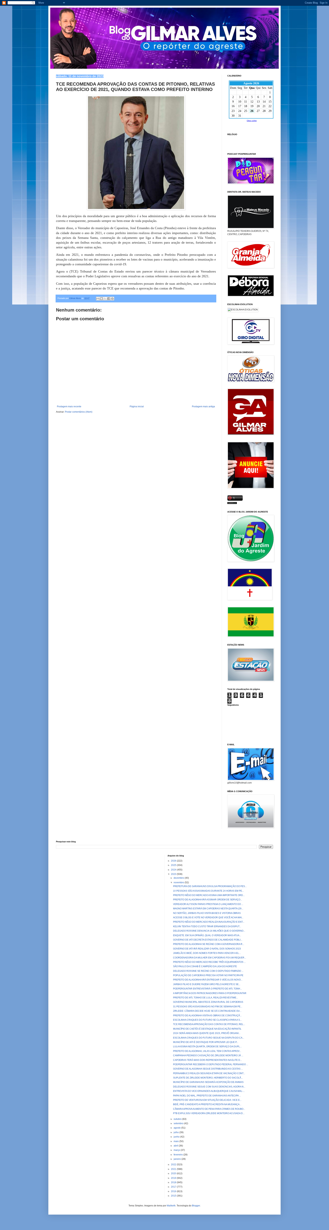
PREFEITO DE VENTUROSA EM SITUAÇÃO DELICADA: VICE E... (207, 1100)
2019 (174, 1178)
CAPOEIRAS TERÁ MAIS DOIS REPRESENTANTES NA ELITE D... (207, 1060)
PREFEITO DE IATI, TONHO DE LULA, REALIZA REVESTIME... (205, 997)
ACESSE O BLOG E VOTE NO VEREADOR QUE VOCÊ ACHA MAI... (208, 917)
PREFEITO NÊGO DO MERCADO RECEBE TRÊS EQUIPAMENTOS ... (209, 962)
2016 (174, 1191)
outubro (178, 1119)
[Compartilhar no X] (105, 299)
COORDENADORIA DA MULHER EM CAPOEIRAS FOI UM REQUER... (209, 957)
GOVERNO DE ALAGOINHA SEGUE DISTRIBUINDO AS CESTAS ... (208, 1068)
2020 (174, 1173)
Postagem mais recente (69, 406)
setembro (179, 1123)
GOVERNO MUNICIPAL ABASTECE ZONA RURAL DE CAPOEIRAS (208, 1002)
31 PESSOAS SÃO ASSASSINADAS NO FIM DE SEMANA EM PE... (207, 1006)
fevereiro (178, 1154)
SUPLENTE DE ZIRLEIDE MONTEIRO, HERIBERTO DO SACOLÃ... (208, 1077)
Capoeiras (232, 139)
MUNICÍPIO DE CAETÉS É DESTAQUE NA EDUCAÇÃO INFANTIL (207, 1029)
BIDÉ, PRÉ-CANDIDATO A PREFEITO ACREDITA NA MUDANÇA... (207, 1104)
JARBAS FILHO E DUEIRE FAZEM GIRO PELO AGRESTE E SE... (206, 984)
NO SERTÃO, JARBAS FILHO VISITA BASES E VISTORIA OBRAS (207, 913)
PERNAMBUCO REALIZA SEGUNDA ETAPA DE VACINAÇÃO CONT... (209, 1073)
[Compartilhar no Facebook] (109, 299)
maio (176, 1141)
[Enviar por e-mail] (98, 299)
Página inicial (137, 406)
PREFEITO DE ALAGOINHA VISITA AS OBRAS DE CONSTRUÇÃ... (207, 1015)
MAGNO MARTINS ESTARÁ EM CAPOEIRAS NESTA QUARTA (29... (208, 908)
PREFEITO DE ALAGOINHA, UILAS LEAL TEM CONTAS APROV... (207, 1051)
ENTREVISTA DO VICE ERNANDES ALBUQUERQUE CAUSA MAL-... (209, 1091)
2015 (174, 1195)
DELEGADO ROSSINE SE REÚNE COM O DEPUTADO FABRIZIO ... (208, 971)
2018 (174, 1182)
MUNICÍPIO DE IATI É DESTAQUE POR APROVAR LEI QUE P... (205, 1042)
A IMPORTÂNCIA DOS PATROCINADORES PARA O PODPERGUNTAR (209, 993)
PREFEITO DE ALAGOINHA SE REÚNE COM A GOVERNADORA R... (208, 944)
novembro (179, 882)
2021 (174, 1169)
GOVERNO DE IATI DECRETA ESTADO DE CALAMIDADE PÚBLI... (207, 939)
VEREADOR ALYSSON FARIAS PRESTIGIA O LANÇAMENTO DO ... (208, 904)
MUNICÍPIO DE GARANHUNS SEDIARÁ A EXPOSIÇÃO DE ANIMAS (208, 1082)
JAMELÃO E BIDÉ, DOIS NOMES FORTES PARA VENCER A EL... (207, 953)
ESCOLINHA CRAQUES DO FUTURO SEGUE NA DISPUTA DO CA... (208, 1037)
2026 (174, 860)
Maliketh (171, 1205)
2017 (174, 1186)
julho (176, 1132)
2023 (174, 874)
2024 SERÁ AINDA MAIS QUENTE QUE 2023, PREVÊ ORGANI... (206, 1033)
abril (176, 1145)
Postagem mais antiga (203, 406)
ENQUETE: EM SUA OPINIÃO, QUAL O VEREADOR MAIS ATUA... (207, 935)
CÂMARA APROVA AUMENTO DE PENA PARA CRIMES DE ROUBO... (209, 1109)
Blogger (196, 1205)
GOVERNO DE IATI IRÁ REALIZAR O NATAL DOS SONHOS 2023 (207, 948)
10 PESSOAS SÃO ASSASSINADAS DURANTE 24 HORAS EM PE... (208, 891)
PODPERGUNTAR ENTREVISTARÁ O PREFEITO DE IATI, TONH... (207, 988)
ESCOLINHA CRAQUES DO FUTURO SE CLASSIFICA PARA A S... (207, 1020)
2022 (174, 1164)
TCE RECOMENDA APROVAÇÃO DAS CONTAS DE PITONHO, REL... (209, 1024)
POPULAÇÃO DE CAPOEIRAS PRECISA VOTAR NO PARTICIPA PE (208, 975)
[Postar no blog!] (101, 299)
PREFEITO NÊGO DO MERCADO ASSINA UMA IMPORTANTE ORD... (209, 895)
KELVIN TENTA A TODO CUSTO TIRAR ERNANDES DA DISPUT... (207, 926)
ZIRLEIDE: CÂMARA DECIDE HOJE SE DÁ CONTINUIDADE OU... (207, 1011)
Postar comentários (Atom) (78, 412)
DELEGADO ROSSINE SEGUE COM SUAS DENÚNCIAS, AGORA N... (209, 1086)
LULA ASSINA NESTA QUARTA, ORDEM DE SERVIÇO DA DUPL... (207, 1046)
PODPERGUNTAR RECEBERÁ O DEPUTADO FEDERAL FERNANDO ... (210, 1064)
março (177, 1150)
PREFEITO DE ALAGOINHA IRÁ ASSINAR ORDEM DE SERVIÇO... (207, 899)
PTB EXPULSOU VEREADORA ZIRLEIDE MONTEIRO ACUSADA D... (208, 1113)
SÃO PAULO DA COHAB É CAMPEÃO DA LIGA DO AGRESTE (205, 966)
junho (177, 1136)
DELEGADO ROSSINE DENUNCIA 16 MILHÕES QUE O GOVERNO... (209, 930)
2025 (174, 865)
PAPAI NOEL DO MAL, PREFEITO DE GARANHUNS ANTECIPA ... (207, 1095)
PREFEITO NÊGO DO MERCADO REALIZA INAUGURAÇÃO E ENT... (208, 922)
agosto (177, 1127)
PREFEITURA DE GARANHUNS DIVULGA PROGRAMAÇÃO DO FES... (210, 886)
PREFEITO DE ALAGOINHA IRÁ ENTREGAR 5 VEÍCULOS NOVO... (207, 979)
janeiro (177, 1159)
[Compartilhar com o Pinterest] (112, 299)
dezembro (179, 878)
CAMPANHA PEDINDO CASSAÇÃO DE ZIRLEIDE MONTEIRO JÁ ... (208, 1055)
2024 (174, 869)
